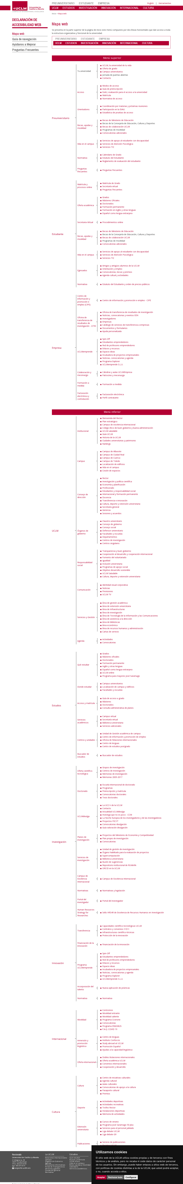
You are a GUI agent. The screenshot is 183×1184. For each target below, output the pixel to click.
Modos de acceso (110, 85)
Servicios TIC (108, 147)
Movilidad (81, 1019)
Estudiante (57, 234)
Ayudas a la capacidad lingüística (117, 1049)
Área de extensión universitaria (116, 606)
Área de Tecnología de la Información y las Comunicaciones (130, 615)
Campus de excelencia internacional (118, 424)
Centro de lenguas (110, 743)
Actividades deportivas (112, 1101)
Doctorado (82, 791)
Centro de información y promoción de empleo (124, 736)
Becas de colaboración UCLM (116, 126)
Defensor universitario (112, 530)
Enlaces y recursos (111, 348)
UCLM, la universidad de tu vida (116, 65)
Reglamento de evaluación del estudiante (121, 161)
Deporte (81, 1107)
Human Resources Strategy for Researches (85, 912)
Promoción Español (111, 1046)
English (150, 3)
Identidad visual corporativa (115, 585)
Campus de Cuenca (111, 457)
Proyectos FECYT (110, 821)
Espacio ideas (108, 351)
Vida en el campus (85, 143)
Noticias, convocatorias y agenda (117, 358)
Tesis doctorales (110, 797)
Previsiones (107, 591)
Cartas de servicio (110, 631)
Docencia (106, 497)
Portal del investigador (83, 901)
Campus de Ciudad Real (113, 454)
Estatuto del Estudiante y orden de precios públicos (126, 284)
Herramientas (165, 3)
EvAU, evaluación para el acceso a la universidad (124, 92)
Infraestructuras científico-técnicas (118, 932)
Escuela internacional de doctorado (118, 784)
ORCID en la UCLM (111, 868)
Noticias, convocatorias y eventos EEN (120, 315)
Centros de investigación (113, 540)
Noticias (106, 588)
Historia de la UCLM (111, 437)
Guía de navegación (24, 39)
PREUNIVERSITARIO (63, 3)
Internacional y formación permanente (120, 494)
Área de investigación (112, 612)
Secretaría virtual (110, 186)
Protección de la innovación (115, 935)
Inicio (54, 13)
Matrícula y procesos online (84, 186)
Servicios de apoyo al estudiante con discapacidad (125, 140)
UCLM (55, 8)
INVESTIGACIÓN (88, 8)
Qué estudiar (83, 664)
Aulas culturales (109, 1084)
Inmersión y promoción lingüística (82, 1043)
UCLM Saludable (110, 573)
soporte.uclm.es (22, 1168)
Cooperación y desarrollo (114, 1067)
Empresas (107, 321)
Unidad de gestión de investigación (118, 849)
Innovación (58, 963)
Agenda (80, 641)
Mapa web (18, 33)
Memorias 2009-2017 (112, 777)
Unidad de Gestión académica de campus (121, 733)
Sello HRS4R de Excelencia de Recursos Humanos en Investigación (133, 912)
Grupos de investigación (113, 767)
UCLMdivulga (83, 816)
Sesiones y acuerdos (111, 513)
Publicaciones (83, 1143)
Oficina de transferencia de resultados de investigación (127, 312)
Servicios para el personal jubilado (118, 1128)
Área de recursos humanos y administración (122, 628)
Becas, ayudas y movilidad (84, 126)
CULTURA (148, 8)
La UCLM (49, 1154)
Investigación (59, 841)
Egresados (82, 270)
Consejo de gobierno (112, 524)
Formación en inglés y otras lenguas (119, 210)
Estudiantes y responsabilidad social (119, 491)
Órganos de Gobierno (54, 1161)
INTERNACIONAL (129, 8)
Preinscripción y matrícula (114, 791)
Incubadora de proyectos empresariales (120, 355)
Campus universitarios (112, 71)
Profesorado (108, 487)
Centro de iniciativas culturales (116, 1077)
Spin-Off (106, 339)
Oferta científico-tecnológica (85, 772)
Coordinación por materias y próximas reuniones (125, 106)
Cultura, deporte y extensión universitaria (121, 503)
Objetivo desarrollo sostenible (116, 570)
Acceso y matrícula (86, 703)
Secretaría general (110, 507)
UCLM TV (106, 594)
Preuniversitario (60, 118)
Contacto (106, 78)
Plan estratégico (109, 421)
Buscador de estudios (83, 755)
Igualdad (106, 560)
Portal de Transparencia (55, 1167)
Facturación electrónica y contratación (83, 396)
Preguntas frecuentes (82, 170)
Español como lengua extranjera (117, 213)
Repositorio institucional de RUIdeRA (119, 865)
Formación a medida (83, 384)
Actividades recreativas (113, 1104)
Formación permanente (113, 206)
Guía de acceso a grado (113, 698)
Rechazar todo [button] (115, 1177)
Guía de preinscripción (112, 88)
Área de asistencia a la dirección (117, 618)
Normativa (82, 157)
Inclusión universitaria (112, 563)
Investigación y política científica (117, 481)
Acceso (80, 92)
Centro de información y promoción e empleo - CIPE (126, 300)
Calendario (73, 1167)
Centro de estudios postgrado (116, 746)
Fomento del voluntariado (114, 557)
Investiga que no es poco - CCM (117, 814)
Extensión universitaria (82, 1128)
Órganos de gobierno (82, 532)
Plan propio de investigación (115, 838)
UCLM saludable (109, 431)
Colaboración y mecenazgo (84, 373)
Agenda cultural (109, 1080)
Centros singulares (111, 543)
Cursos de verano (110, 1121)
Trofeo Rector (109, 1107)
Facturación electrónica (113, 394)
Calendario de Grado (111, 154)
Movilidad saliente (110, 1016)
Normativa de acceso (112, 98)
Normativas (82, 890)
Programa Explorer (111, 361)
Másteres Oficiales (111, 200)
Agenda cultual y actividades (115, 275)
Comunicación (83, 589)
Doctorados (108, 203)
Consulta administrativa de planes (118, 707)
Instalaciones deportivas (113, 1110)
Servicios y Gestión (86, 617)
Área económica (110, 625)
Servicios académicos (82, 721)
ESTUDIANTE (86, 3)
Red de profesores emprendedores (118, 345)
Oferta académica (85, 205)
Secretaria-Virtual (85, 222)
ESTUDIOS (69, 8)
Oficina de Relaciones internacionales (119, 740)
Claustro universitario (112, 521)
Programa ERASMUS (112, 1026)
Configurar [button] (131, 1177)
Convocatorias (109, 642)
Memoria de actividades (113, 1114)
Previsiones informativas (55, 1165)
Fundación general (52, 1170)
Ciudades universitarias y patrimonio (119, 440)
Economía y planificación (113, 484)
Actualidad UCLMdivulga (113, 811)
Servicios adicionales (111, 726)
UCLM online (108, 672)
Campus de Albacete (111, 451)
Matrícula (106, 95)
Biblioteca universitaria (112, 722)
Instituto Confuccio (111, 1040)
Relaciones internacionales (56, 1158)
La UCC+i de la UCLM (112, 805)
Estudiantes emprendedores (115, 342)
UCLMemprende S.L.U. (112, 364)
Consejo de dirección (82, 496)
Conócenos (107, 1010)
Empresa (56, 347)
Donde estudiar (84, 686)
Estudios (56, 705)
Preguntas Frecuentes (25, 50)
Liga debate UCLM (111, 1131)
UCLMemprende (85, 351)
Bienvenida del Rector (112, 418)
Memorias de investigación (114, 773)
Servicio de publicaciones (113, 1142)
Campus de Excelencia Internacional (83, 878)
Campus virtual (109, 716)
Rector (105, 478)
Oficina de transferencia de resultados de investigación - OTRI (86, 321)
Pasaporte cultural (110, 1090)
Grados (105, 197)
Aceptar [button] (101, 1177)
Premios (106, 1093)
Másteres (106, 701)
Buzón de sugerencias (112, 862)
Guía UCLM (107, 434)
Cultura (56, 1111)
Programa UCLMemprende (85, 966)
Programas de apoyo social (115, 567)
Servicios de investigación (83, 859)
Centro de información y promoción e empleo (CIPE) (83, 300)
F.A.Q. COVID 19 (109, 1029)
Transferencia (83, 930)
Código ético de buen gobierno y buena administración (127, 427)
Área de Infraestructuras (113, 609)
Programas (107, 788)
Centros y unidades (86, 740)
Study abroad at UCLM (112, 1043)
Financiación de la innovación (85, 944)
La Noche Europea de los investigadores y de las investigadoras (131, 818)
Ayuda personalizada (112, 331)
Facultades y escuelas (112, 533)
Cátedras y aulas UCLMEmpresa (117, 372)
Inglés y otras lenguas (112, 666)
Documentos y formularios (114, 328)
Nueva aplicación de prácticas (116, 988)
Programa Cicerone (111, 1019)
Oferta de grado (109, 68)
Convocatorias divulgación (114, 824)
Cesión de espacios (111, 470)
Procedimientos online (112, 222)
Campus (81, 461)
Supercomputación (111, 855)
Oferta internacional (86, 1062)
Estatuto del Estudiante (113, 157)
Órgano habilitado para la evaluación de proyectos (125, 852)
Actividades (107, 639)
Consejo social (109, 527)
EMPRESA (104, 3)
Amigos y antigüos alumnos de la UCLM (120, 265)
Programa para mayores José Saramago (121, 676)
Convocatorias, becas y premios (117, 272)
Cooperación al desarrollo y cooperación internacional (127, 554)
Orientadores (83, 109)
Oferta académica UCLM (113, 1060)
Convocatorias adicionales (114, 133)
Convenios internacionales (114, 1063)
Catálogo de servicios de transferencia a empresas (125, 324)
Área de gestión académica (115, 602)
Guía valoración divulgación (115, 827)
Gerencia (106, 510)
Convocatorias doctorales (114, 794)
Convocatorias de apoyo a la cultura (119, 1087)
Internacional (59, 1039)
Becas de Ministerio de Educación (118, 120)
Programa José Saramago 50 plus (118, 1124)
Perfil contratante (110, 397)
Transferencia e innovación (114, 500)
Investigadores (109, 318)
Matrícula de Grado (111, 183)
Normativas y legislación (113, 890)
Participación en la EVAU (113, 109)
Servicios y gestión (52, 1168)
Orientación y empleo (112, 268)
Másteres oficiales (110, 656)
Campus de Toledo (111, 461)
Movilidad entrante (111, 1013)
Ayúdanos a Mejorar (24, 44)
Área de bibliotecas (111, 622)
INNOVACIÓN (108, 8)
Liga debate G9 (109, 1134)
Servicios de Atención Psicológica (117, 143)
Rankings (106, 443)
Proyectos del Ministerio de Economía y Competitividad (128, 835)
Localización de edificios (113, 464)
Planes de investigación (83, 838)
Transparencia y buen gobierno (116, 551)
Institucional (82, 431)
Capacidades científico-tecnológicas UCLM (122, 926)
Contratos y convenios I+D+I (115, 929)
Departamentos (109, 537)
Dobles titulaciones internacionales (118, 1057)
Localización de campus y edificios (118, 686)
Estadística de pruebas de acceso (117, 112)
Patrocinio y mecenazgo (113, 375)
